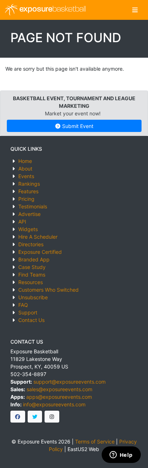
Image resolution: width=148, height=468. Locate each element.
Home (25, 161)
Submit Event (77, 126)
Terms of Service (95, 441)
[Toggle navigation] (135, 10)
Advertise (29, 214)
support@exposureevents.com (69, 382)
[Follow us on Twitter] (35, 417)
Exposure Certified (40, 252)
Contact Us (31, 320)
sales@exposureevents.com (59, 389)
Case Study (32, 267)
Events (26, 176)
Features (28, 191)
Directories (30, 244)
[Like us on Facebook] (17, 417)
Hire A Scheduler (37, 237)
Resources (30, 282)
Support (27, 312)
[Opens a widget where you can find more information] (121, 455)
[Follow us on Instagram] (52, 417)
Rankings (29, 184)
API (22, 221)
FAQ (23, 305)
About (25, 168)
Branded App (34, 259)
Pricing (26, 199)
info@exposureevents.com (54, 404)
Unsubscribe (33, 297)
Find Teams (31, 274)
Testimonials (32, 206)
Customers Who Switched (48, 290)
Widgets (28, 229)
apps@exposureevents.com (59, 397)
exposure (52, 9)
